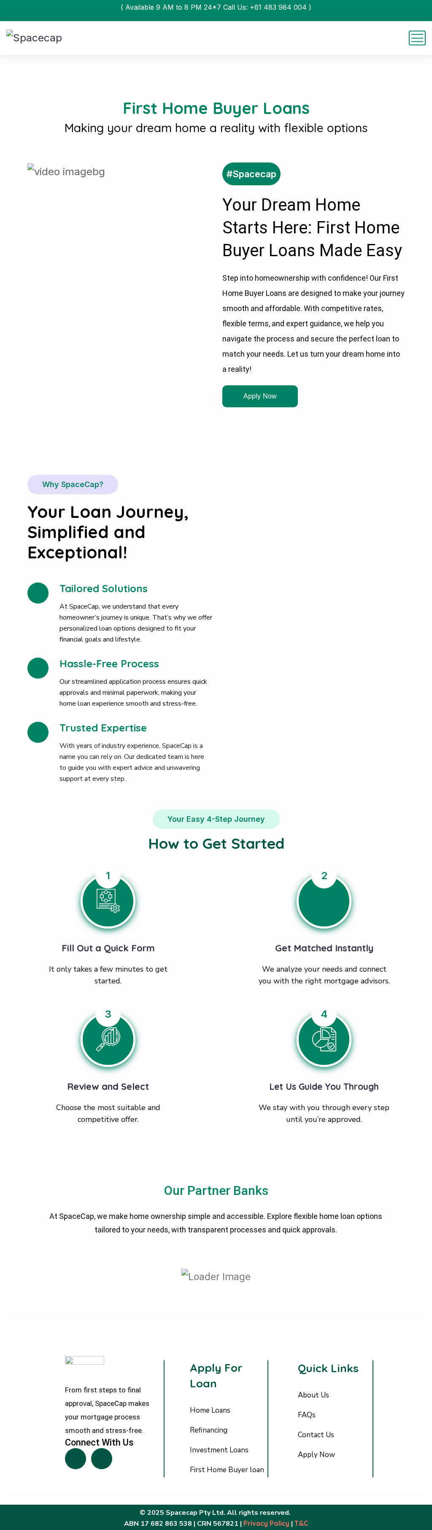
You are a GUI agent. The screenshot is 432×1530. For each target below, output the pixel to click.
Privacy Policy (266, 1523)
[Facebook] (75, 1458)
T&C (301, 1523)
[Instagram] (101, 1458)
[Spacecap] (34, 37)
